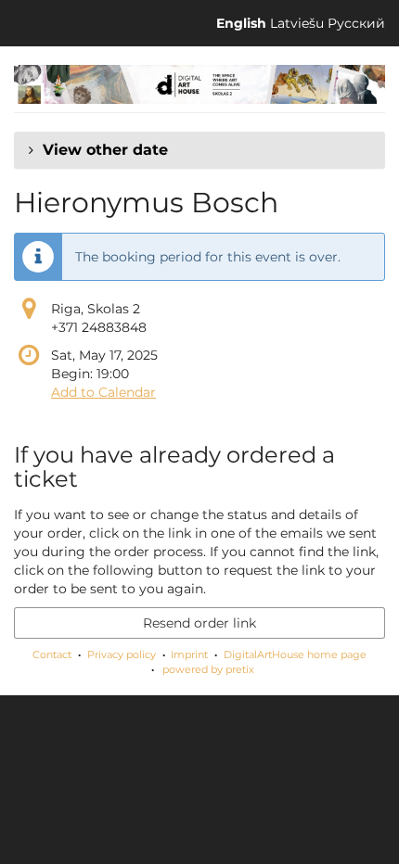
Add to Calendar (103, 392)
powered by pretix (208, 669)
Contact (51, 654)
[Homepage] (199, 84)
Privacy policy (121, 654)
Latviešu (297, 23)
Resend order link (199, 623)
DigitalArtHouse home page (295, 654)
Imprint (189, 654)
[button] (199, 150)
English (241, 23)
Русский (356, 23)
